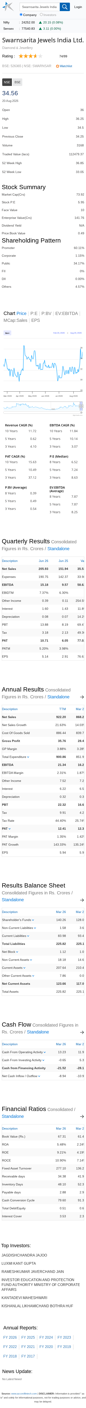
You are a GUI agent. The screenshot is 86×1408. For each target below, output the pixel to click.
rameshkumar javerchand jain (33, 1272)
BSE (18, 82)
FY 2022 (10, 1347)
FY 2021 (28, 1347)
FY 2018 (10, 1356)
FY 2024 (46, 1337)
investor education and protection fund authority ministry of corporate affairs (41, 1284)
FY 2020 (46, 1347)
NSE (7, 82)
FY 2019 (64, 1347)
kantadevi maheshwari (24, 1298)
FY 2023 (64, 1337)
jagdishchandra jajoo (24, 1255)
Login (78, 7)
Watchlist (66, 66)
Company (30, 15)
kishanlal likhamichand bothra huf (37, 1306)
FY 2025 (28, 1337)
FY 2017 (28, 1356)
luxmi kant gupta (19, 1263)
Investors (49, 15)
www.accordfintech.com (24, 1393)
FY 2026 (10, 1337)
